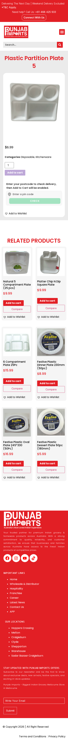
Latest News (17, 602)
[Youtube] (25, 558)
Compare (17, 309)
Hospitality (16, 588)
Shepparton (18, 646)
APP (12, 611)
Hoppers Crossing (22, 628)
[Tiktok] (33, 558)
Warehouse (18, 651)
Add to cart (15, 172)
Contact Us (17, 607)
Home (13, 579)
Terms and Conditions (32, 736)
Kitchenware (43, 157)
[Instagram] (16, 558)
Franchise (16, 593)
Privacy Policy (56, 736)
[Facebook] (7, 558)
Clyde (15, 642)
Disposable (27, 157)
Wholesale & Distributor (24, 584)
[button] (62, 32)
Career (14, 598)
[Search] (60, 45)
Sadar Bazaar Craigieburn (27, 655)
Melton (15, 632)
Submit (10, 710)
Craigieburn (18, 637)
